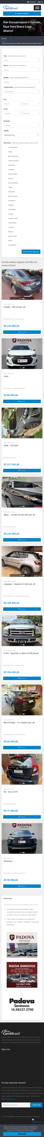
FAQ (41, 2)
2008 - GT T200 (11, 445)
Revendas (32, 2)
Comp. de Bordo (12, 223)
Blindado (10, 231)
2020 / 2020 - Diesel (9, 512)
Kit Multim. (11, 205)
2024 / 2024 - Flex (9, 304)
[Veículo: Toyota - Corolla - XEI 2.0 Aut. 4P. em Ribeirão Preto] (22, 284)
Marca (15, 65)
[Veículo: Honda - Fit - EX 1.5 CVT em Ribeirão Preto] (22, 769)
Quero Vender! (23, 13)
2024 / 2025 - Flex (9, 373)
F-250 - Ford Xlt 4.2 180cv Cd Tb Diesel (21, 653)
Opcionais (21, 143)
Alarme (10, 240)
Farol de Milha (12, 209)
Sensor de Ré (11, 191)
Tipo (14, 56)
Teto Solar (10, 214)
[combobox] (22, 60)
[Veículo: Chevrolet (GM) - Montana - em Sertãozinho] (22, 838)
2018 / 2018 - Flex (9, 789)
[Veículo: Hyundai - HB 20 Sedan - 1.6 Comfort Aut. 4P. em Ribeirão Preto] (22, 700)
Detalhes (22, 332)
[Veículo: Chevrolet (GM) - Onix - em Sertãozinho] (22, 353)
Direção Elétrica (12, 245)
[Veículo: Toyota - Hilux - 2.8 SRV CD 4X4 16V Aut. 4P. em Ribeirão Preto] (22, 492)
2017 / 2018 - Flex (9, 720)
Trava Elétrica (12, 200)
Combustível (20, 87)
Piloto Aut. (11, 178)
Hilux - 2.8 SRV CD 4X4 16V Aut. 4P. (19, 515)
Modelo (16, 78)
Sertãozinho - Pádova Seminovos (15, 388)
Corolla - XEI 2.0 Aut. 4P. (15, 307)
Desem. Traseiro (12, 236)
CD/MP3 (10, 187)
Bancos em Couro (12, 196)
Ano (5, 99)
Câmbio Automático (13, 160)
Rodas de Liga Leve (13, 156)
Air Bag (10, 152)
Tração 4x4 (11, 227)
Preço (6, 109)
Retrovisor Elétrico (12, 174)
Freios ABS (11, 169)
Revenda (7, 121)
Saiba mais (11, 1099)
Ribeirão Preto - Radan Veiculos (14, 665)
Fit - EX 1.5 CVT (11, 792)
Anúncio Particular (10, 457)
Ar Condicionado (12, 147)
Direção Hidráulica (13, 183)
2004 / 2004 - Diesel (9, 650)
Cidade (6, 131)
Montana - (9, 861)
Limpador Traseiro (13, 218)
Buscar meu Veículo (31, 252)
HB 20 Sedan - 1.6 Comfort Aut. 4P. (19, 722)
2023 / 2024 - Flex (9, 858)
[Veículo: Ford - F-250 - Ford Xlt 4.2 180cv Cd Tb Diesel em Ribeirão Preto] (22, 630)
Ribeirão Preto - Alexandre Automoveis (17, 596)
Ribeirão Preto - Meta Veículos (14, 319)
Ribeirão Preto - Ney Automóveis (15, 734)
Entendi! (22, 1134)
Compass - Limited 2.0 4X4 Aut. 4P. (20, 584)
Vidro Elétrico (11, 165)
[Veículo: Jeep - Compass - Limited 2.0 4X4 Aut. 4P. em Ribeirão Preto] (22, 561)
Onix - (7, 376)
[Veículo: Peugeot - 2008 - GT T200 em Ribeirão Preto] (22, 423)
